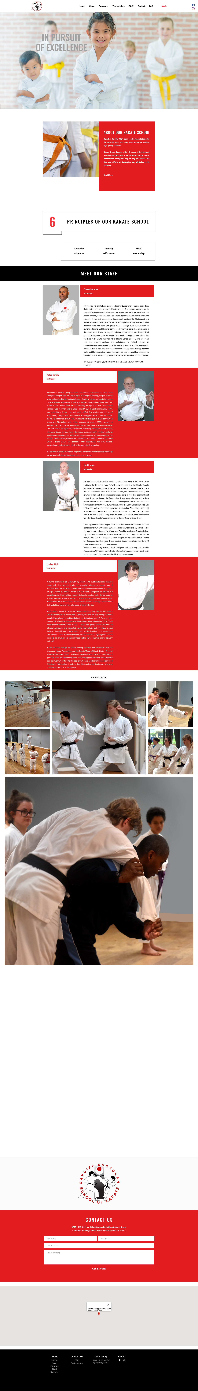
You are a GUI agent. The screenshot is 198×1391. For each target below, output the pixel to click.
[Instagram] (193, 8)
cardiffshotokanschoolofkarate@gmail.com (106, 1227)
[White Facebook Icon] (119, 1360)
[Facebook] (193, 5)
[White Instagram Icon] (123, 1360)
